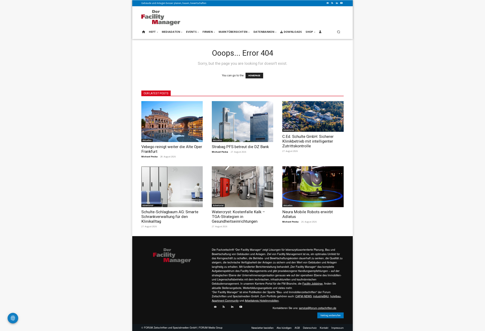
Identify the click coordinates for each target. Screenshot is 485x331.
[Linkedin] (337, 3)
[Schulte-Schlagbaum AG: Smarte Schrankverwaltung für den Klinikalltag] (172, 186)
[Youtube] (341, 3)
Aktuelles (147, 140)
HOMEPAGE (254, 75)
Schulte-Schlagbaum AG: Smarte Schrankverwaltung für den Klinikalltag (169, 217)
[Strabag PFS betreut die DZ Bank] (242, 121)
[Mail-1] (327, 3)
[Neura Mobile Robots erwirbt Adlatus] (313, 186)
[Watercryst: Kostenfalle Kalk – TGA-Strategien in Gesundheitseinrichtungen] (242, 186)
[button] (338, 31)
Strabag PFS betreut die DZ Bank (240, 146)
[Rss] (332, 3)
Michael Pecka (149, 156)
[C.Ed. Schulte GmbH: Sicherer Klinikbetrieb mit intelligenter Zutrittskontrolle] (313, 116)
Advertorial (288, 130)
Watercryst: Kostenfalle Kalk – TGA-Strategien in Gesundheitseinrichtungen (238, 217)
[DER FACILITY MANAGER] (161, 17)
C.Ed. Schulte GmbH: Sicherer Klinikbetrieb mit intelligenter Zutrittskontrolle (308, 141)
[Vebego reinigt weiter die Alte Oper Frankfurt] (172, 121)
